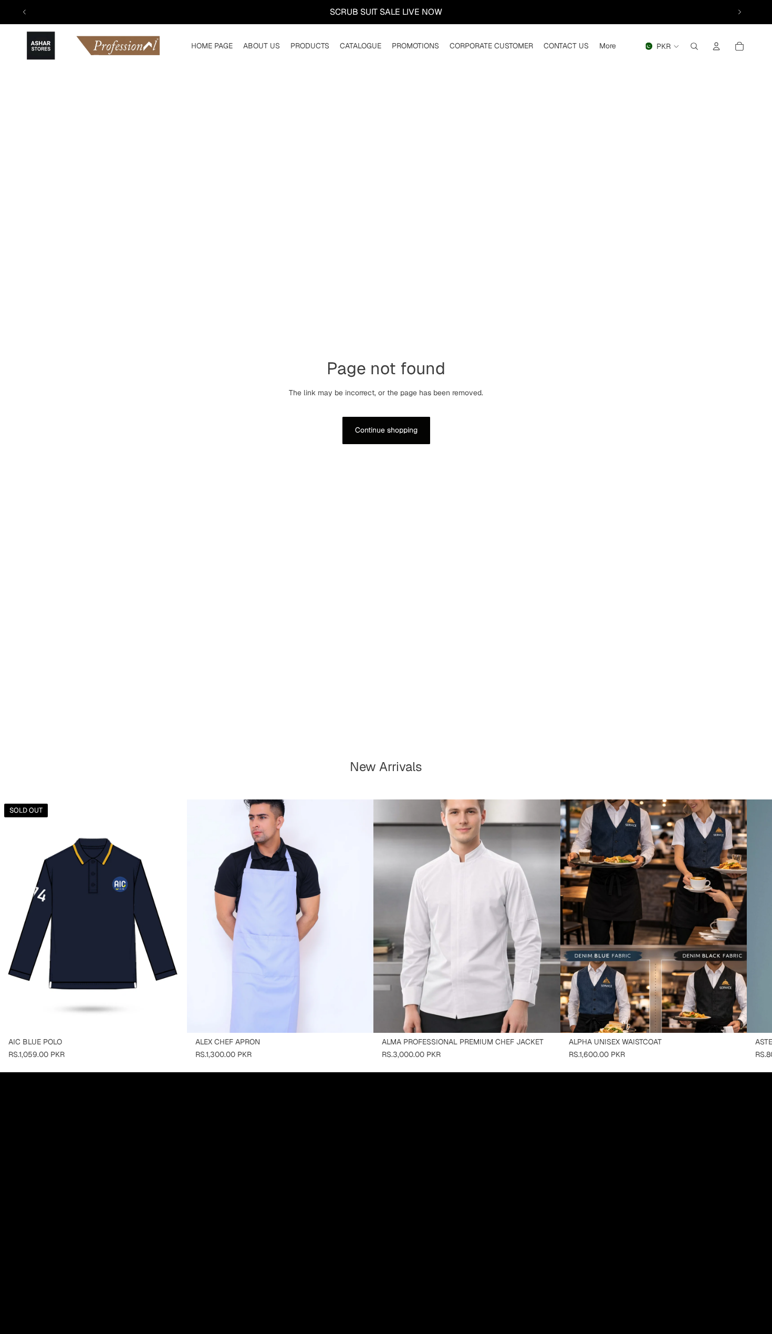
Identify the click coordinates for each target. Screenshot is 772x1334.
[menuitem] (607, 46)
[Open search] (694, 46)
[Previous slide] (24, 12)
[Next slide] (739, 12)
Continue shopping (386, 430)
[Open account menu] (716, 46)
